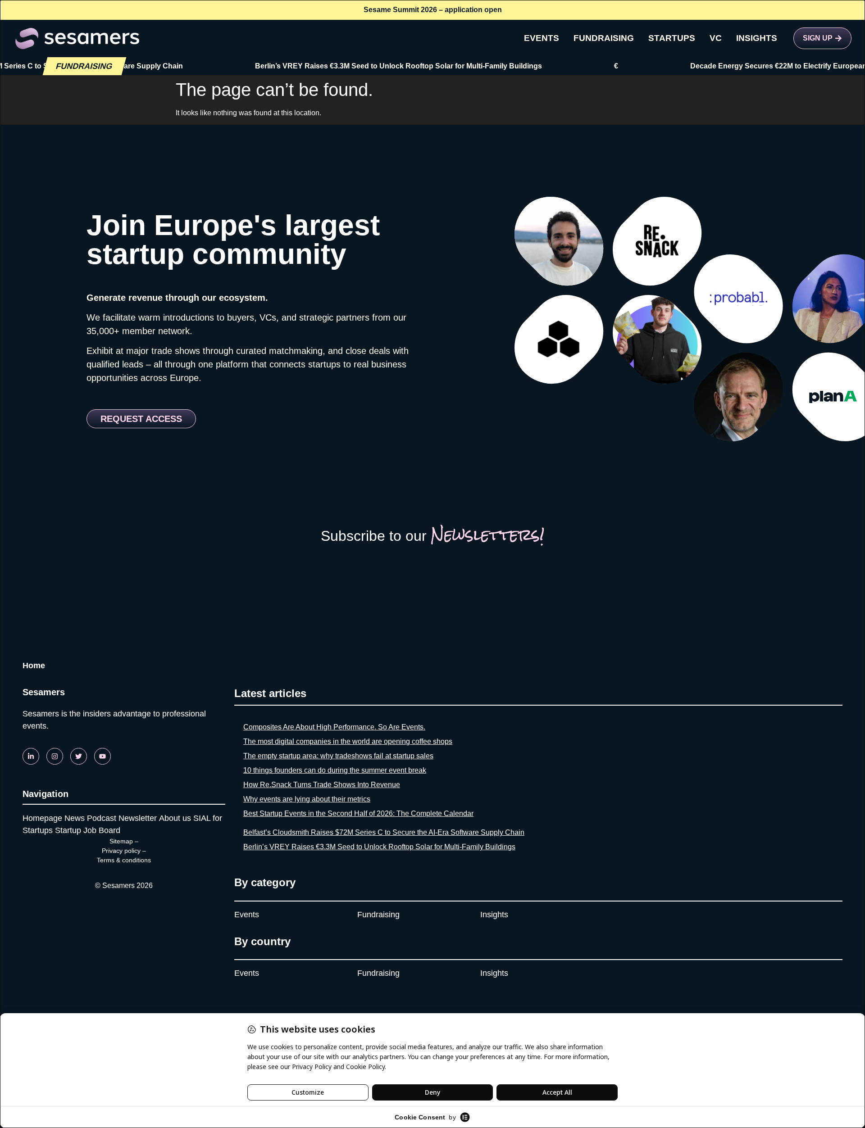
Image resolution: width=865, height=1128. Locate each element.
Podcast (101, 818)
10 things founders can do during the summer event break (334, 770)
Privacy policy (121, 850)
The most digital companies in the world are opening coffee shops (347, 741)
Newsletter (137, 818)
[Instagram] (54, 756)
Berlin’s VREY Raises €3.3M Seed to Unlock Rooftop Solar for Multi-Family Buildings (374, 66)
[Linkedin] (31, 756)
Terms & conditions (124, 860)
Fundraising (378, 914)
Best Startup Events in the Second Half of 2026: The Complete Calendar (358, 813)
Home (34, 665)
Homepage (42, 818)
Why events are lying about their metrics (306, 799)
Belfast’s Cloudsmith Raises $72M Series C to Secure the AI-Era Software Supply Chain (383, 832)
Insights (494, 914)
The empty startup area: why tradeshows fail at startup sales (338, 756)
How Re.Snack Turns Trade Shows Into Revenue (321, 784)
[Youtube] (102, 756)
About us (175, 818)
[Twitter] (78, 756)
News (74, 818)
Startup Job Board (87, 830)
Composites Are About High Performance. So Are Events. (334, 727)
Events (246, 914)
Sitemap (121, 841)
